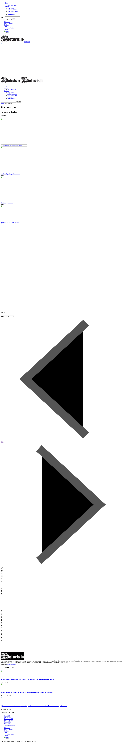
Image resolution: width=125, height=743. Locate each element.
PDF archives (11, 14)
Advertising (10, 8)
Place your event (11, 5)
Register (6, 25)
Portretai (7, 722)
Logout (6, 29)
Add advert (7, 22)
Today (2, 442)
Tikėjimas (7, 723)
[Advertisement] (62, 63)
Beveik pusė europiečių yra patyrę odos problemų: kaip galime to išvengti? (27, 692)
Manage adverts (8, 23)
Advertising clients (12, 11)
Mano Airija (8, 720)
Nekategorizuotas (9, 725)
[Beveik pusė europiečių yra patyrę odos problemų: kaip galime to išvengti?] (5, 689)
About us (9, 13)
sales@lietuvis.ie (11, 664)
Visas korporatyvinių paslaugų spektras (11, 145)
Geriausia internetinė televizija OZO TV (11, 222)
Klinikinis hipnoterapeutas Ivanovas (10, 174)
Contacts (6, 6)
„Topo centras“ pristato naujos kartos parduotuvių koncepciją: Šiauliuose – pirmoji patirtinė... (34, 706)
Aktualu (7, 717)
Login (5, 26)
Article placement (12, 9)
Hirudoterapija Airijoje (7, 203)
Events (6, 3)
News (5, 2)
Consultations (8, 719)
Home (2, 103)
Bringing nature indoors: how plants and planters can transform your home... (28, 679)
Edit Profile (10, 28)
